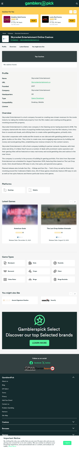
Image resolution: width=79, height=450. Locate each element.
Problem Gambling (8, 408)
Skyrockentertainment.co (40, 82)
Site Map (5, 415)
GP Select (5, 389)
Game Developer (37, 98)
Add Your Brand (7, 400)
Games (5, 435)
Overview (13, 47)
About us (5, 381)
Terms (4, 393)
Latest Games (24, 47)
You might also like (38, 47)
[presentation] (70, 11)
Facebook (37, 363)
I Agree (67, 443)
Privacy (4, 396)
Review (13, 21)
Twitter (47, 363)
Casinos (14, 40)
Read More (12, 446)
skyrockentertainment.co (29, 40)
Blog (3, 385)
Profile (4, 47)
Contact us (5, 404)
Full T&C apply (15, 24)
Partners (4, 412)
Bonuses (5, 428)
